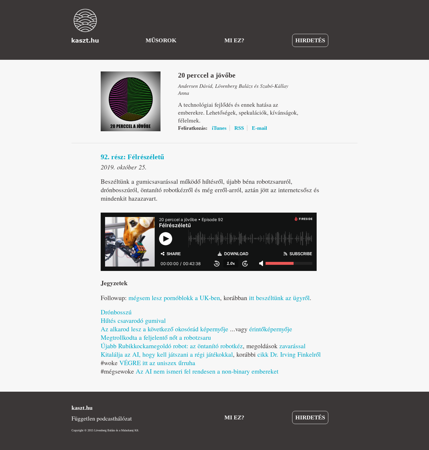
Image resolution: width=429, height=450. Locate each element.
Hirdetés (310, 40)
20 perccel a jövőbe (207, 75)
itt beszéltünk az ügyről (279, 297)
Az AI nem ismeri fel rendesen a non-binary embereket (207, 371)
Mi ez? (234, 40)
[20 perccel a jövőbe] (131, 101)
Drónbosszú (116, 312)
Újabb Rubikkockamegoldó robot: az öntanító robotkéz (172, 346)
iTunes (219, 128)
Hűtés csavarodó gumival (133, 320)
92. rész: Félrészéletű (132, 157)
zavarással (292, 346)
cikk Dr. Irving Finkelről (289, 354)
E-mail (259, 128)
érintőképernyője (270, 329)
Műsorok (161, 40)
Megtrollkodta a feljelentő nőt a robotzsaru (156, 337)
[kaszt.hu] (85, 26)
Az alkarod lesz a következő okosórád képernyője (164, 329)
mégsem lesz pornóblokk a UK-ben (174, 297)
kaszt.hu (82, 408)
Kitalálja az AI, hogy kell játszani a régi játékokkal (167, 354)
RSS (239, 128)
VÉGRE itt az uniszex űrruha (157, 362)
